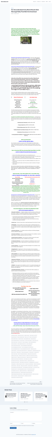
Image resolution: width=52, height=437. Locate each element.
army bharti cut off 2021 (33, 335)
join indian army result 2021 (15, 362)
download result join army (36, 350)
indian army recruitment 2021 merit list (31, 355)
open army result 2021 (24, 365)
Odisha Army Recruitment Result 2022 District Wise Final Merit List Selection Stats (34, 383)
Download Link (30, 350)
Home (50, 1)
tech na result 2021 (14, 375)
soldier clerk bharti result (23, 370)
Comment (12, 412)
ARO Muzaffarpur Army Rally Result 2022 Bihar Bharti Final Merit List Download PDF (17, 383)
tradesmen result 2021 (28, 375)
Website (33, 423)
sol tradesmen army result (15, 370)
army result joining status (32, 342)
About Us (34, 1)
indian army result (14, 357)
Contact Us (39, 1)
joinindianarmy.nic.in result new (33, 362)
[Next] (46, 396)
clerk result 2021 (14, 350)
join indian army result (31, 360)
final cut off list (14, 352)
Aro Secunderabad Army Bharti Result (26, 345)
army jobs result (33, 338)
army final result (21, 338)
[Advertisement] (26, 21)
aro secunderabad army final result (16, 347)
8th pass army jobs (20, 335)
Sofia (12, 13)
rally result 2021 (30, 365)
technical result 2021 (21, 375)
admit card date (26, 335)
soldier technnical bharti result (16, 372)
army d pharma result (15, 338)
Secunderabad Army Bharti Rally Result (17, 367)
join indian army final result (15, 360)
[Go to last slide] (6, 396)
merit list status (14, 365)
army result (20, 342)
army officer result (35, 340)
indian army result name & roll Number (32, 357)
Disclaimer (43, 1)
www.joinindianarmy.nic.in (32, 107)
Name (11, 423)
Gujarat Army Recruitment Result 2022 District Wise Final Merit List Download (11, 395)
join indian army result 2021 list (24, 362)
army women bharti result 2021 (16, 345)
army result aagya (25, 342)
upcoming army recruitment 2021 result (17, 377)
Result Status (36, 365)
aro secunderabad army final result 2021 (27, 347)
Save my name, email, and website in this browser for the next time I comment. (22, 425)
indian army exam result (15, 355)
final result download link (25, 352)
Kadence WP (34, 434)
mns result (18, 365)
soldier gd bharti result (31, 370)
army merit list (22, 340)
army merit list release (28, 340)
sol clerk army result (36, 367)
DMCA (47, 1)
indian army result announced (22, 357)
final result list (31, 352)
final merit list (19, 352)
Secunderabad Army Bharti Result (27, 367)
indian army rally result (22, 355)
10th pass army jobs (14, 335)
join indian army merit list (23, 360)
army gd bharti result (27, 338)
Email (22, 423)
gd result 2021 (37, 352)
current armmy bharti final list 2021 (22, 350)
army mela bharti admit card (15, 340)
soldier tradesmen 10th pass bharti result (26, 372)
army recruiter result (14, 342)
